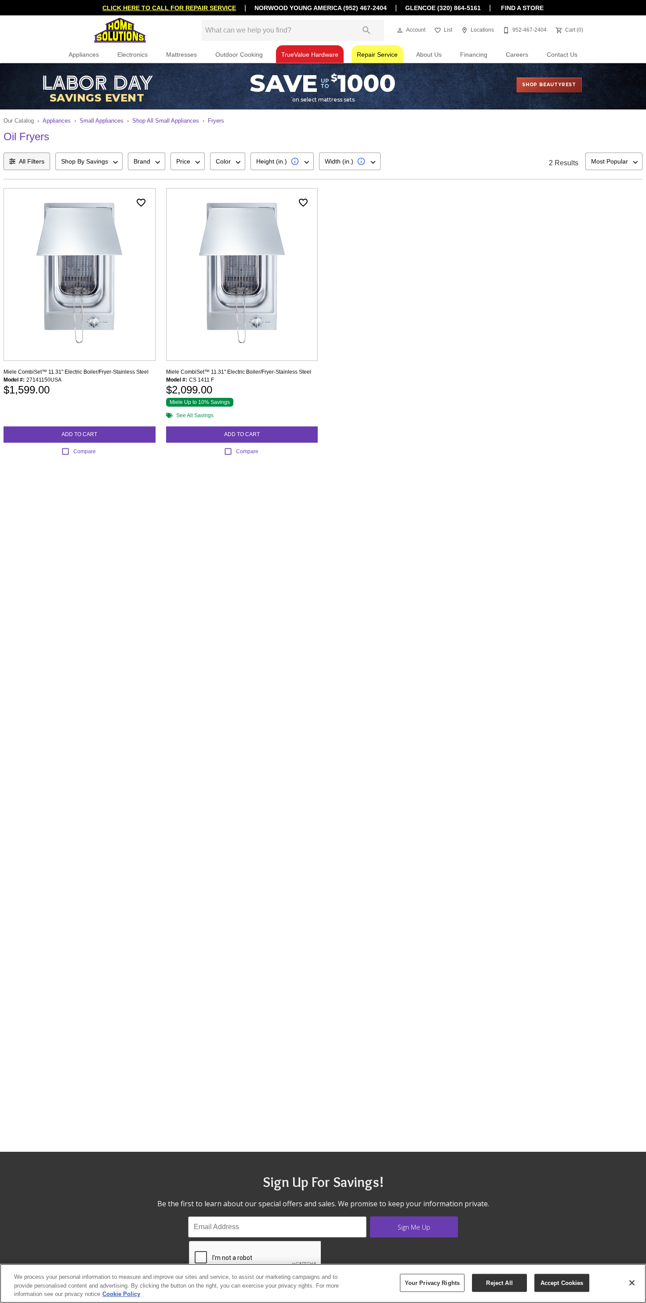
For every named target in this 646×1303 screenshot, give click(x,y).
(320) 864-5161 (459, 7)
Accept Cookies (562, 1282)
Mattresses (181, 54)
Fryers (216, 120)
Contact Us (562, 54)
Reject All (499, 1282)
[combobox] (89, 161)
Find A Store (521, 7)
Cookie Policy (121, 1294)
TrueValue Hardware (309, 54)
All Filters (31, 161)
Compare (84, 451)
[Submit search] (366, 30)
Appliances (84, 54)
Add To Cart (79, 434)
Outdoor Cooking (239, 54)
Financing (473, 54)
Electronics (132, 54)
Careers (517, 54)
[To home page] (119, 30)
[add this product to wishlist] (141, 202)
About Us (429, 54)
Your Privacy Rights (432, 1282)
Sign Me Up (414, 1227)
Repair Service (377, 54)
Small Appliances (101, 120)
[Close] (632, 1282)
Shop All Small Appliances (165, 120)
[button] (400, 30)
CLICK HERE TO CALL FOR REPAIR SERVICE (169, 7)
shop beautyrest (549, 84)
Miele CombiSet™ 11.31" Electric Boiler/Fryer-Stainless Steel (76, 372)
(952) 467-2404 (365, 7)
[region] (323, 1283)
